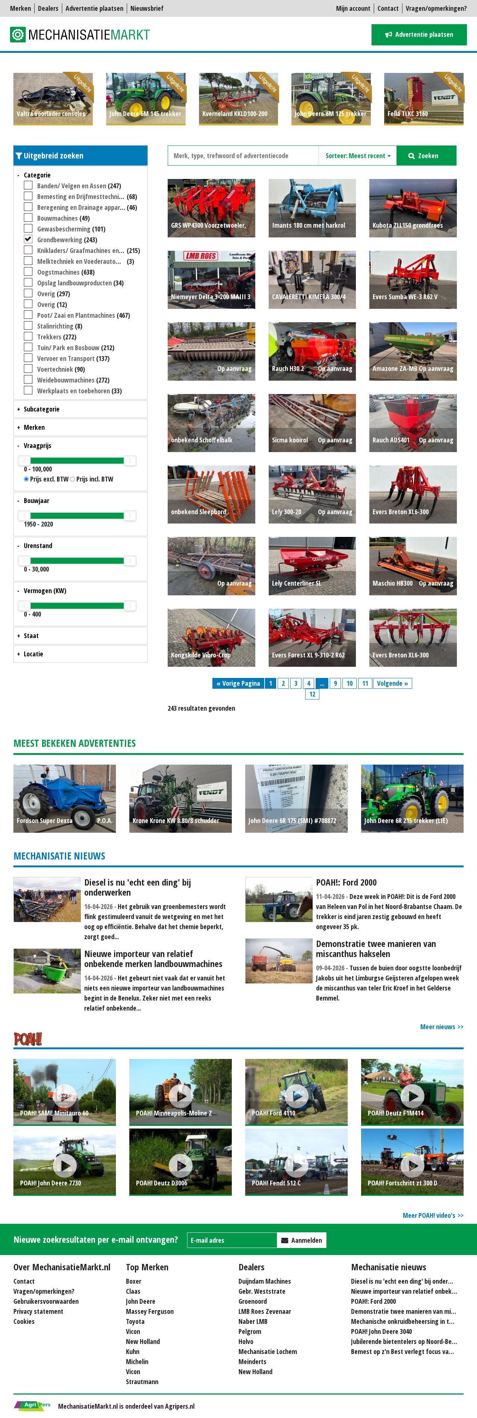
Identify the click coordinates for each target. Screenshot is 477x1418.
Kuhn (132, 1351)
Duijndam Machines (264, 1281)
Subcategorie (42, 408)
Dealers (48, 8)
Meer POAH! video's (429, 1215)
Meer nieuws (437, 1026)
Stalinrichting (55, 325)
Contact (388, 8)
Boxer (133, 1281)
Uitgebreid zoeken (53, 155)
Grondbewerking (59, 239)
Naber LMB (253, 1321)
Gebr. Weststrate (261, 1291)
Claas (133, 1291)
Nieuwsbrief (147, 8)
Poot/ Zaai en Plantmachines (76, 315)
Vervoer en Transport (66, 358)
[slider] (24, 460)
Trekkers (49, 336)
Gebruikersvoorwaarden (46, 1301)
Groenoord (252, 1301)
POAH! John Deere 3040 (381, 1331)
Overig (46, 293)
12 (312, 693)
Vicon (133, 1331)
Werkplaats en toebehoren (73, 390)
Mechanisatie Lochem (267, 1351)
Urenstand (38, 545)
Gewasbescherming (64, 228)
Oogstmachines (58, 272)
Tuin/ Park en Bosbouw (68, 347)
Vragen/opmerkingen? (436, 8)
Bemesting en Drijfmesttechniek (81, 196)
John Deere (140, 1301)
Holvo (245, 1341)
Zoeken (428, 155)
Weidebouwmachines (66, 379)
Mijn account (353, 8)
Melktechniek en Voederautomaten (85, 261)
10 (350, 683)
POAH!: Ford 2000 (373, 1301)
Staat (31, 635)
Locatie (33, 653)
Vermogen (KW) (45, 590)
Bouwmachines (57, 218)
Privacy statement (38, 1311)
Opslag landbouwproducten (74, 282)
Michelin (137, 1361)
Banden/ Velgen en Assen (71, 185)
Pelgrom (249, 1331)
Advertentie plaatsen (94, 8)
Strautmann (142, 1381)
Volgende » (392, 683)
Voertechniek (55, 369)
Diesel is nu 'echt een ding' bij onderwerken (409, 1281)
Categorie (37, 174)
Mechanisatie (84, 34)
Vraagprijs (37, 445)
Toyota (135, 1321)
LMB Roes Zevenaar (264, 1311)
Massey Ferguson (150, 1311)
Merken (20, 8)
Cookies (24, 1321)
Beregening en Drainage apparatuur (86, 207)
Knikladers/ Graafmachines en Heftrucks (92, 250)
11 (365, 683)
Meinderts (252, 1361)
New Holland (143, 1341)
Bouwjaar (36, 500)
